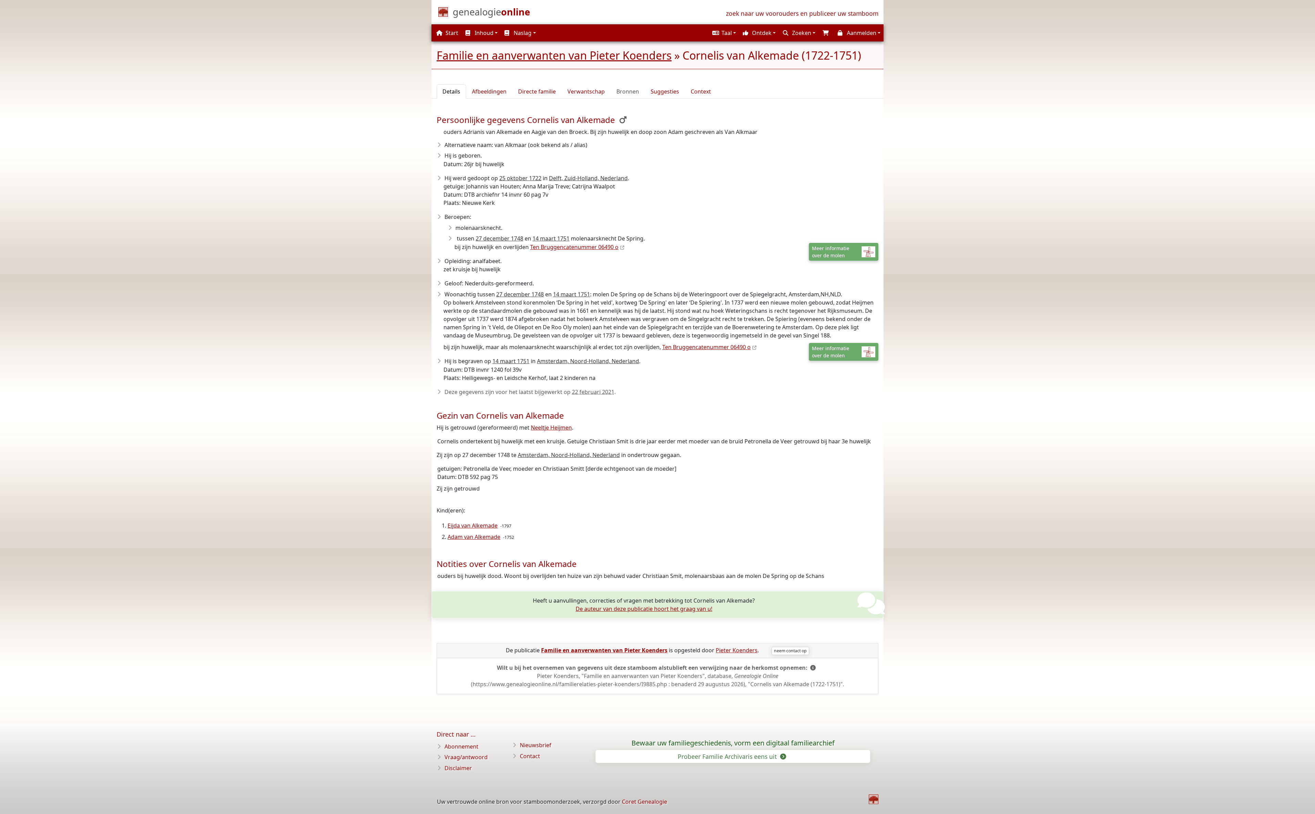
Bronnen (627, 91)
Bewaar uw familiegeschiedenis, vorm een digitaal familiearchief (733, 743)
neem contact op (790, 651)
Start (451, 33)
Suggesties (665, 91)
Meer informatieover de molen (830, 252)
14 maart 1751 (551, 238)
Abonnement (461, 746)
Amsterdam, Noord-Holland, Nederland (588, 361)
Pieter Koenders (736, 650)
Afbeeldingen (489, 91)
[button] (723, 33)
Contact (530, 756)
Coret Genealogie (644, 801)
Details (451, 91)
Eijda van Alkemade (473, 525)
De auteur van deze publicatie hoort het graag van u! (644, 609)
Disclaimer (458, 768)
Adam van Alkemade (474, 537)
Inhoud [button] (483, 33)
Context (701, 91)
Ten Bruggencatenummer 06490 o (574, 247)
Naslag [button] (521, 33)
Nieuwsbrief (535, 745)
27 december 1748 (499, 238)
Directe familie (537, 91)
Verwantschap (586, 91)
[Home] (873, 799)
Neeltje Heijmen (551, 427)
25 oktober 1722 (520, 178)
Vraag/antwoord (466, 757)
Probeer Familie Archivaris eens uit (728, 756)
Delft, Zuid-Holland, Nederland (588, 178)
